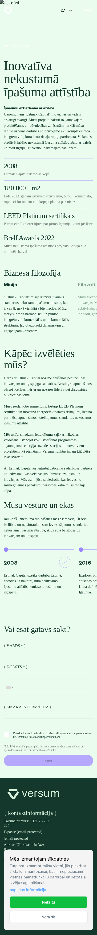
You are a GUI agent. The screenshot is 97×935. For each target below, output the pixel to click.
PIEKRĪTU (48, 902)
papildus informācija (28, 889)
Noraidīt (48, 917)
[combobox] (9, 687)
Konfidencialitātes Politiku (41, 750)
